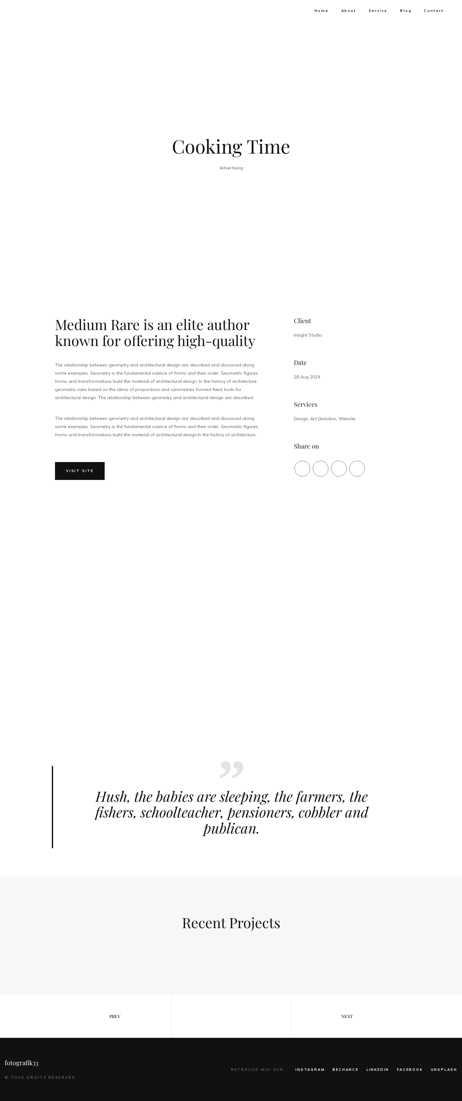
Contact (434, 10)
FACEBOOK (410, 1069)
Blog (405, 10)
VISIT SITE (80, 471)
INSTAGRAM (310, 1069)
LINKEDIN (377, 1069)
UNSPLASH (444, 1069)
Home (321, 10)
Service (378, 10)
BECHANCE (345, 1069)
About (348, 10)
